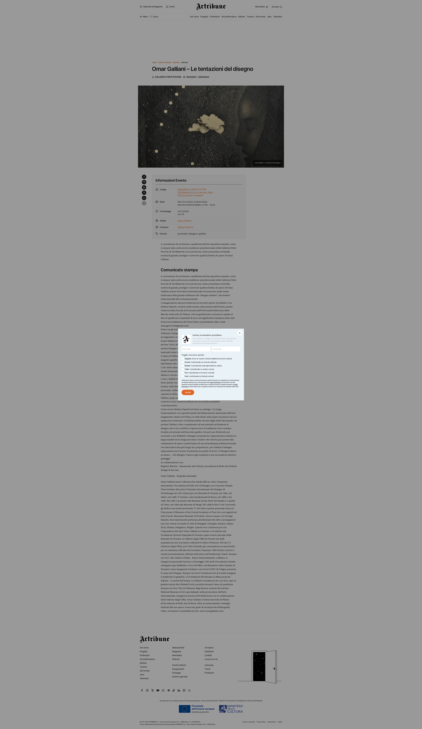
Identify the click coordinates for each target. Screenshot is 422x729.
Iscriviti (188, 392)
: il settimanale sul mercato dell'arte (200, 362)
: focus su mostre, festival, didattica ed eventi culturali (208, 359)
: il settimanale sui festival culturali (199, 376)
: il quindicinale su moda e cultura (199, 369)
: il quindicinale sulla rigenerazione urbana (203, 366)
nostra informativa (215, 382)
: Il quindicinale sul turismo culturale (199, 373)
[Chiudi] (239, 332)
